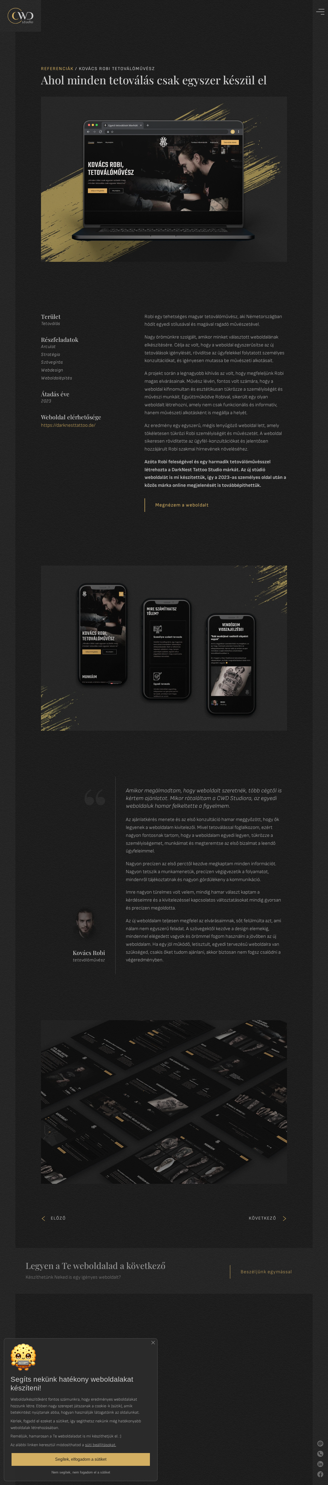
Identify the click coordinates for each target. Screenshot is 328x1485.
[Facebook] (320, 1474)
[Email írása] (320, 1444)
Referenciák (57, 68)
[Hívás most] (320, 1454)
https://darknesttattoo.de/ (68, 425)
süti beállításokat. (100, 1444)
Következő (262, 1218)
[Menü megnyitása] (320, 14)
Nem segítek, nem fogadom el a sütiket (81, 1472)
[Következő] (284, 1218)
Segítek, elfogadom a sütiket (80, 1459)
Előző (58, 1218)
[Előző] (43, 1218)
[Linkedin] (320, 1464)
